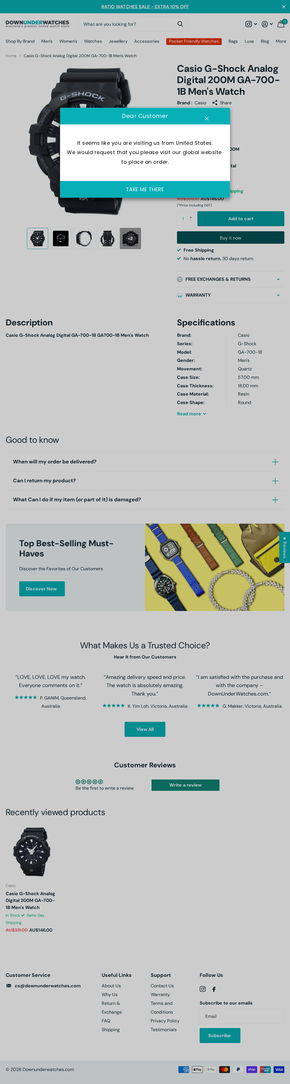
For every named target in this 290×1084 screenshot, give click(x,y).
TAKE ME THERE (145, 189)
